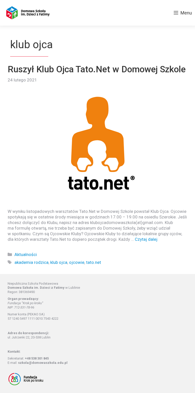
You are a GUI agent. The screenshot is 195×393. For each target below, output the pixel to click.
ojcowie (76, 262)
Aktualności (25, 254)
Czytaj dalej (146, 239)
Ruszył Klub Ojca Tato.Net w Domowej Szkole (97, 69)
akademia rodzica (31, 262)
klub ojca (58, 262)
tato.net (93, 262)
